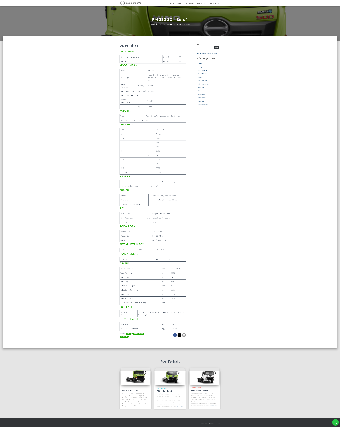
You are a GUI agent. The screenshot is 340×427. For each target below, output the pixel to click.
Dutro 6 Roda (202, 74)
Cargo (200, 63)
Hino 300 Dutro (203, 80)
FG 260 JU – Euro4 (164, 391)
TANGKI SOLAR (129, 253)
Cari (198, 44)
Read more (144, 406)
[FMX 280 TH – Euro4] (204, 376)
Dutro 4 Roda (202, 70)
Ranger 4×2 (202, 94)
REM (122, 208)
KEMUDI (125, 176)
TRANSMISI (126, 124)
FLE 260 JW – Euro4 (130, 391)
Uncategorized (203, 104)
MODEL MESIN (129, 65)
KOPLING (125, 110)
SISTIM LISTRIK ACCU (133, 244)
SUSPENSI (126, 307)
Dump (128, 333)
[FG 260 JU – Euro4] (170, 377)
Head (200, 77)
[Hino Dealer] (130, 3)
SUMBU (124, 190)
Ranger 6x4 (124, 336)
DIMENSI (125, 263)
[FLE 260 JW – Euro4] (135, 376)
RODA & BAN (127, 226)
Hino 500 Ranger (138, 333)
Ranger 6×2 (202, 98)
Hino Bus (201, 87)
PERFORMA (127, 51)
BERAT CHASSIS (129, 319)
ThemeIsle (217, 423)
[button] (181, 3)
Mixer (200, 91)
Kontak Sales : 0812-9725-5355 (207, 53)
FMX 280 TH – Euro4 (199, 391)
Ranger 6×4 (202, 101)
